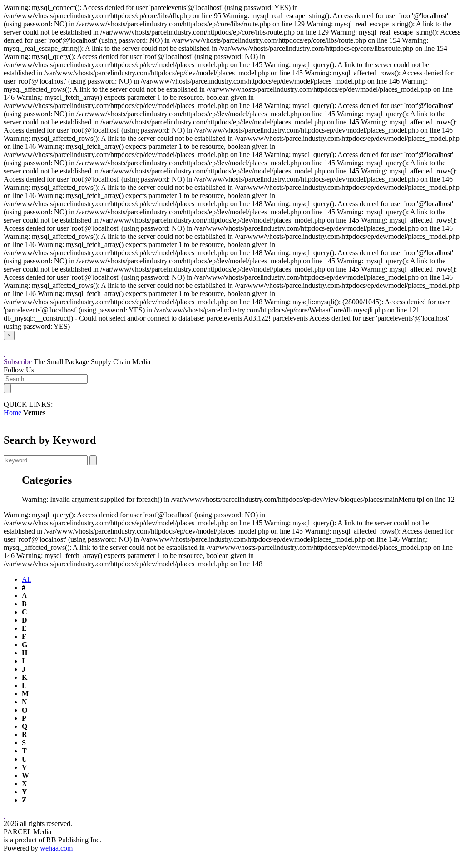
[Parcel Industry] (4, 353)
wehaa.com (56, 848)
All (26, 579)
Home (12, 412)
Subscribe (18, 362)
